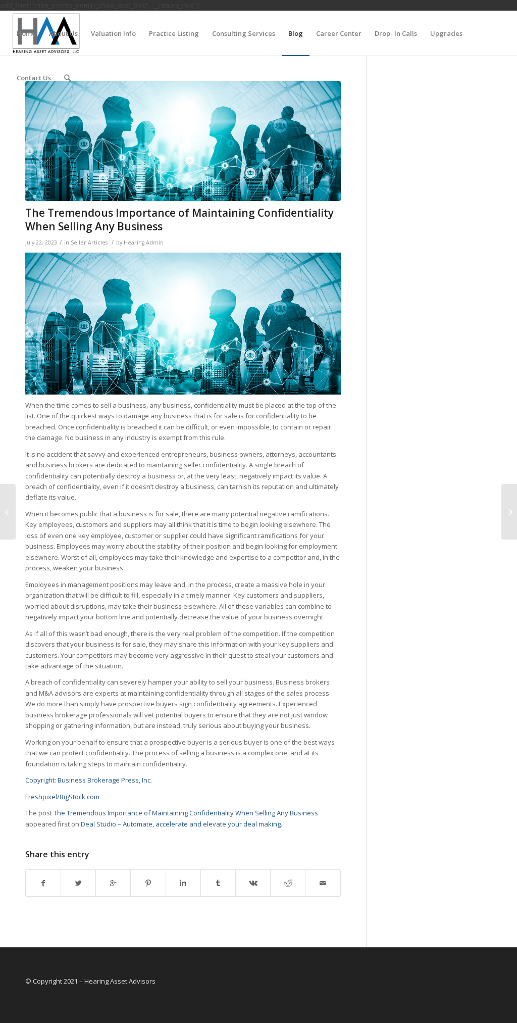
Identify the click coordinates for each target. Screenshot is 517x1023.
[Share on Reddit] (288, 883)
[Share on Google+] (113, 883)
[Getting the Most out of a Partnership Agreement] (509, 512)
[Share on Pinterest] (148, 883)
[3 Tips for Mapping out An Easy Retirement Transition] (8, 512)
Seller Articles (89, 242)
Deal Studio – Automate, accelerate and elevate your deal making (181, 824)
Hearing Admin (144, 242)
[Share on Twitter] (78, 883)
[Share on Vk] (253, 883)
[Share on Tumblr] (218, 883)
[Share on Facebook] (43, 883)
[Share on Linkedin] (183, 883)
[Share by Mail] (322, 883)
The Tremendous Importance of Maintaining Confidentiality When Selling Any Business (179, 219)
